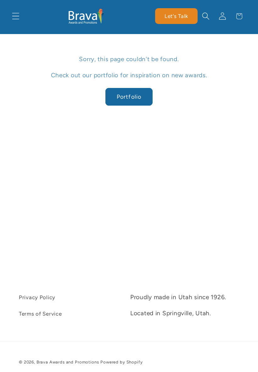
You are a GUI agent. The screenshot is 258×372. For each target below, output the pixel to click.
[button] (16, 16)
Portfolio (129, 96)
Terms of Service (40, 314)
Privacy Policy (37, 297)
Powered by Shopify (121, 361)
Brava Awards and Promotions (67, 361)
